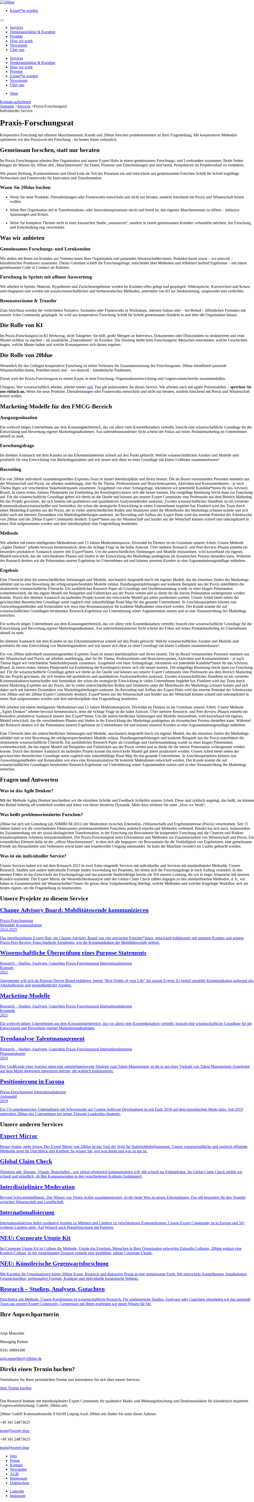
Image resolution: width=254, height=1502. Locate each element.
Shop (14, 93)
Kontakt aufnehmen (15, 102)
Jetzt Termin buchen (16, 1388)
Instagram (17, 1496)
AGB (14, 1474)
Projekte (16, 36)
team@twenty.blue (14, 1431)
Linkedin (17, 1491)
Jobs (13, 1456)
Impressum (18, 1478)
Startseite (7, 106)
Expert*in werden (24, 10)
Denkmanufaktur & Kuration (32, 32)
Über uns (17, 50)
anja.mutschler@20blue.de (21, 1358)
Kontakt (16, 1465)
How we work (21, 41)
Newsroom (18, 45)
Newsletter (18, 1469)
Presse (15, 1460)
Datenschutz (19, 1483)
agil (90, 387)
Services (16, 27)
